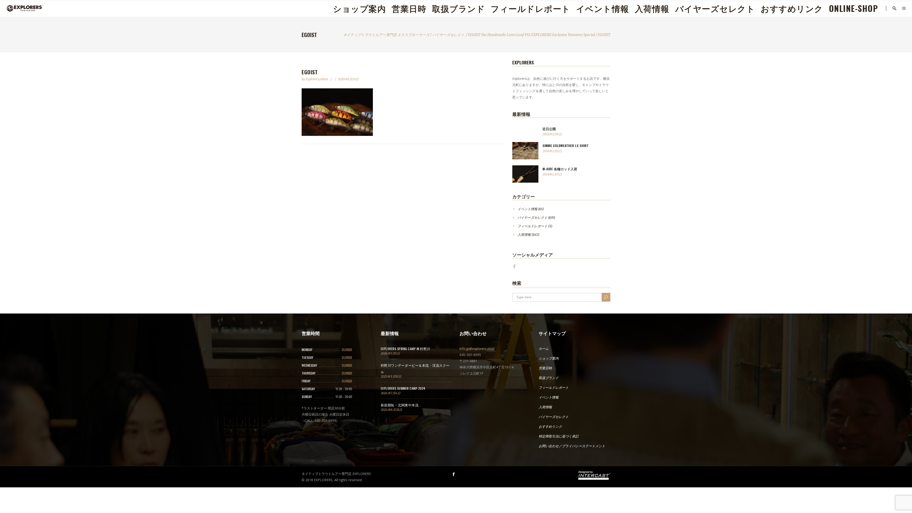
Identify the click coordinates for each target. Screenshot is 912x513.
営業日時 (545, 368)
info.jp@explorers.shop (477, 348)
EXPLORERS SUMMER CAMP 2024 (403, 388)
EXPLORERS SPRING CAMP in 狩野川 (405, 348)
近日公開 (549, 128)
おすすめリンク (550, 426)
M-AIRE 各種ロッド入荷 (559, 168)
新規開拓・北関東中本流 (400, 404)
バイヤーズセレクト (448, 35)
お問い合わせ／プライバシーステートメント (572, 446)
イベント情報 (527, 209)
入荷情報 (524, 235)
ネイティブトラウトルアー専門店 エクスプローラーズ (386, 35)
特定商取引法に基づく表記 (559, 436)
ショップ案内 (549, 358)
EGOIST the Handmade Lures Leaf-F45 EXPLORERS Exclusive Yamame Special (531, 35)
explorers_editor (317, 79)
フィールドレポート (532, 226)
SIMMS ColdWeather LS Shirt (565, 145)
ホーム (544, 349)
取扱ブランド (549, 378)
